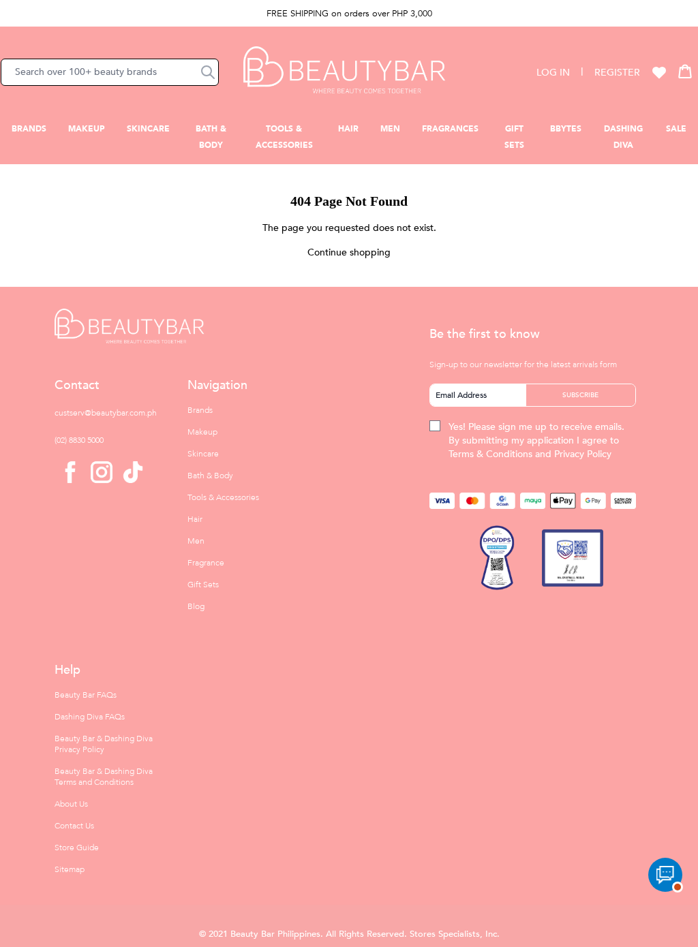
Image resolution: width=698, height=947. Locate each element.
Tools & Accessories (223, 497)
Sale (676, 128)
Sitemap (70, 869)
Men (390, 128)
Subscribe (580, 395)
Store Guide (77, 847)
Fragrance (205, 562)
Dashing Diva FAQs (90, 716)
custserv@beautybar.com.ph (106, 412)
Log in (553, 72)
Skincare (148, 128)
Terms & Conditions (490, 454)
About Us (71, 803)
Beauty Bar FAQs (86, 694)
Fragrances (450, 128)
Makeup (86, 128)
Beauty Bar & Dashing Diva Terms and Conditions (104, 777)
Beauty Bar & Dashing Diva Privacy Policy (104, 744)
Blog (195, 606)
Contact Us (74, 825)
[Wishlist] (659, 72)
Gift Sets (203, 584)
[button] (208, 72)
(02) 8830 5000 (79, 440)
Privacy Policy (582, 454)
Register (617, 72)
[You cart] (685, 71)
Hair (348, 128)
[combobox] (110, 72)
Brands (29, 128)
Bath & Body (210, 475)
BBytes (565, 128)
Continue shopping (349, 252)
